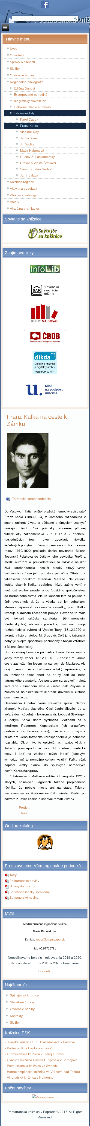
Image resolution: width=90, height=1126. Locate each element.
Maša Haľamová (32, 150)
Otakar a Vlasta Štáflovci (38, 163)
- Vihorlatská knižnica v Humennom (30, 1077)
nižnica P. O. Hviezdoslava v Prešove (48, 1042)
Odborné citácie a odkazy (32, 107)
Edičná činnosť (24, 88)
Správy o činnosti (22, 62)
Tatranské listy (24, 113)
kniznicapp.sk (55, 939)
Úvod (14, 48)
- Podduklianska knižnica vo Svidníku (32, 1066)
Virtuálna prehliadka (24, 208)
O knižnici (17, 55)
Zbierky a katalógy (23, 195)
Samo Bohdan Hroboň (36, 169)
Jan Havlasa (29, 175)
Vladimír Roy (29, 132)
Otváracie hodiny (22, 75)
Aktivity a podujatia (23, 188)
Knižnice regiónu (22, 182)
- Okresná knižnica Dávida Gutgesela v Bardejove (41, 1060)
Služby (15, 68)
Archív (14, 202)
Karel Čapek (29, 119)
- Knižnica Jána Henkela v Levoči (29, 1048)
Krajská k (13, 1042)
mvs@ (40, 939)
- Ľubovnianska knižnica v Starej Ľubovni (34, 1054)
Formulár (45, 971)
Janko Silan (28, 138)
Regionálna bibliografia (26, 82)
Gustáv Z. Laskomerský (37, 157)
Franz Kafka (29, 125)
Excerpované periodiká (30, 94)
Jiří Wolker (28, 144)
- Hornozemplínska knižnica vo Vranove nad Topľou (42, 1072)
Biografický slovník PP (30, 101)
